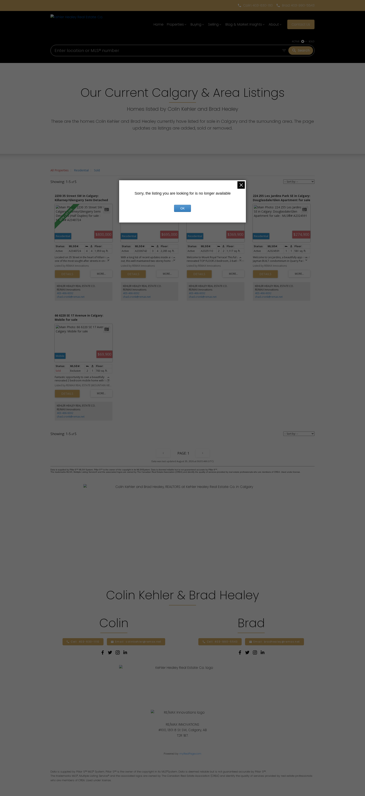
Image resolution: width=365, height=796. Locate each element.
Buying (196, 24)
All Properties (59, 170)
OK (182, 208)
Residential (81, 170)
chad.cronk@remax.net (70, 297)
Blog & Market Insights (243, 24)
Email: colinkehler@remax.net (138, 641)
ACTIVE (296, 41)
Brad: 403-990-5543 (298, 5)
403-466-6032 (65, 293)
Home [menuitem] (158, 24)
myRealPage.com (190, 753)
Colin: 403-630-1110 (258, 5)
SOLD (311, 41)
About (274, 24)
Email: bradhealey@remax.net (276, 641)
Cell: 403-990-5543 (222, 641)
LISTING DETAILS (67, 274)
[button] (255, 5)
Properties (175, 24)
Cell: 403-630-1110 (85, 641)
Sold (97, 170)
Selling (213, 24)
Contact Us (300, 24)
